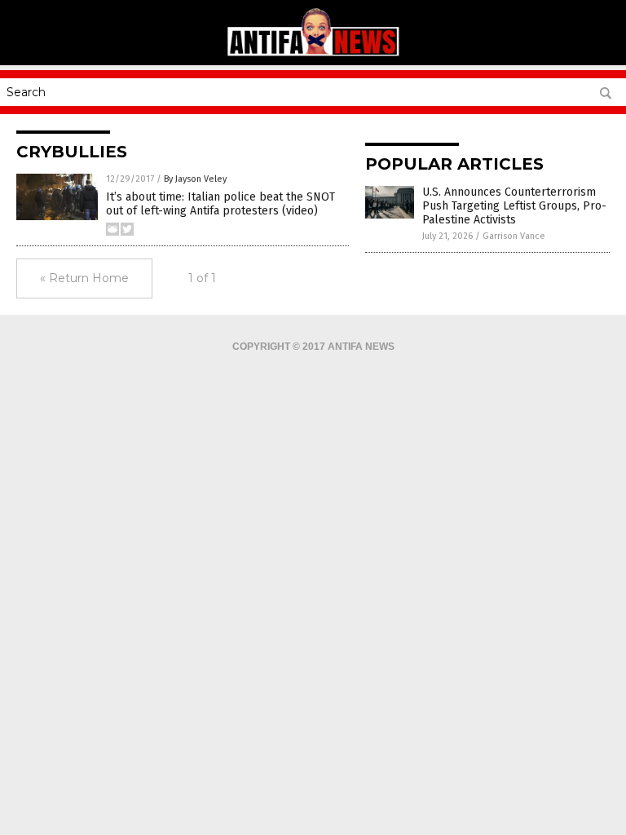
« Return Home (84, 278)
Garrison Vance (514, 236)
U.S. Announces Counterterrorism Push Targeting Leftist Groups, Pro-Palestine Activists (514, 206)
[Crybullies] (312, 54)
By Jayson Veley (195, 179)
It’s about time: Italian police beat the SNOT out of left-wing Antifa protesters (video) (220, 204)
